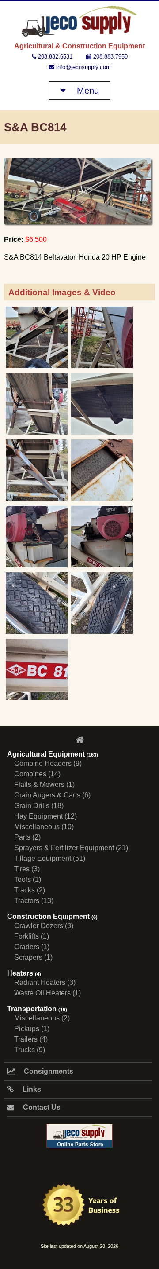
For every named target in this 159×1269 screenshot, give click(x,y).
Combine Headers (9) (48, 763)
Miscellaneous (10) (44, 826)
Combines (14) (37, 774)
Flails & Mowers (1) (44, 784)
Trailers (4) (31, 1039)
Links (31, 1089)
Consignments (47, 1071)
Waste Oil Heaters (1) (47, 993)
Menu (86, 90)
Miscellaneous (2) (42, 1018)
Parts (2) (27, 837)
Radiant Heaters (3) (45, 982)
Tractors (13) (33, 900)
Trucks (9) (29, 1049)
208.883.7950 (109, 56)
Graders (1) (31, 947)
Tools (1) (27, 879)
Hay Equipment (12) (45, 816)
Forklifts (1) (31, 936)
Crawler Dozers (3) (43, 925)
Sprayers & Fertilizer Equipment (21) (71, 848)
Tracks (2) (29, 890)
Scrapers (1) (33, 957)
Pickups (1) (31, 1028)
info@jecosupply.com (82, 67)
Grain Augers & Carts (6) (52, 795)
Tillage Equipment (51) (49, 858)
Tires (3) (27, 869)
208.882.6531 (54, 56)
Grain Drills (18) (39, 805)
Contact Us (41, 1107)
